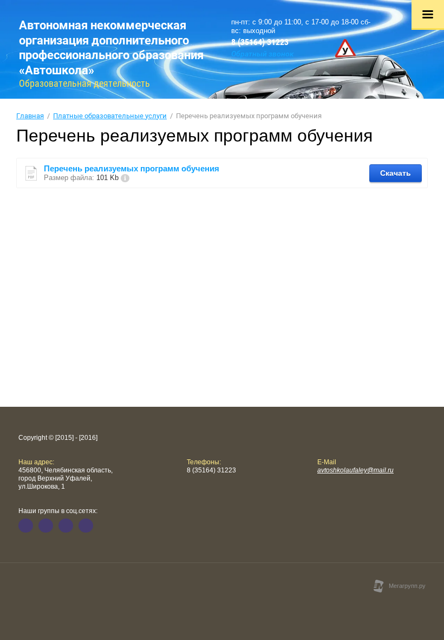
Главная (30, 116)
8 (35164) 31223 (260, 42)
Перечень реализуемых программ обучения (131, 168)
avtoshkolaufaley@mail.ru (355, 470)
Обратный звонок (262, 53)
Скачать (395, 173)
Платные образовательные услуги (110, 116)
